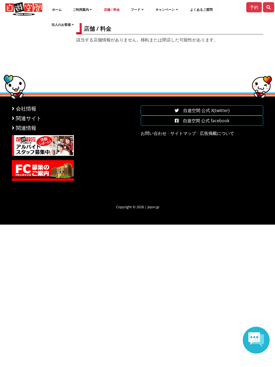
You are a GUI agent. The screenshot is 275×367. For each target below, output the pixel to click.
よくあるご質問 (201, 9)
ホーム (57, 9)
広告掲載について (217, 133)
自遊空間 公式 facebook (204, 121)
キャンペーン (165, 9)
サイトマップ (183, 133)
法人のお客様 (61, 24)
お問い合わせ (154, 133)
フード (135, 9)
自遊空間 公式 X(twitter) (204, 110)
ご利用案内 (81, 9)
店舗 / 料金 (112, 9)
